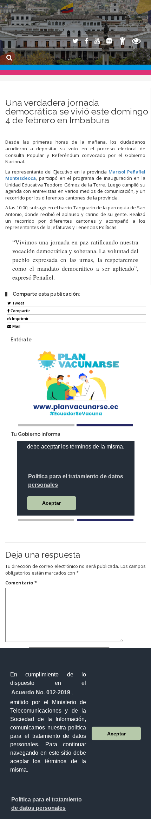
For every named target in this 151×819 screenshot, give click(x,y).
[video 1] (46, 520)
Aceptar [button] (116, 733)
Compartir (19, 310)
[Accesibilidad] (122, 42)
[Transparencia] (136, 42)
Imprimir (20, 318)
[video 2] (105, 520)
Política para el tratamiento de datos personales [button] (46, 804)
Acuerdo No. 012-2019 (40, 692)
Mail (15, 326)
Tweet (17, 303)
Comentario (21, 582)
